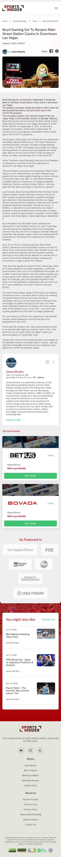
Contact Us (30, 824)
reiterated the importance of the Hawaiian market (26, 224)
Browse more (48, 619)
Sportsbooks (31, 765)
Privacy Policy (30, 809)
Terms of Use (30, 804)
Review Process (30, 799)
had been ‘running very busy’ (36, 205)
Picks (35, 21)
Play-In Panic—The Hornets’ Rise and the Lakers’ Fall (17, 690)
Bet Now (30, 475)
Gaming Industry (20, 21)
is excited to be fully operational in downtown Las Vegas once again (25, 164)
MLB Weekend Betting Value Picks (17, 635)
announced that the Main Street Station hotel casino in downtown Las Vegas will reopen (30, 122)
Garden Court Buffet (36, 147)
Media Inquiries (30, 819)
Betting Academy (30, 775)
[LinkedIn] (47, 363)
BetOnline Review (30, 780)
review (51, 455)
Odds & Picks (30, 785)
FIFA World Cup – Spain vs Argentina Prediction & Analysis (19, 662)
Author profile (13, 419)
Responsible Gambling (30, 814)
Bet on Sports (30, 770)
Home (4, 21)
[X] (53, 362)
